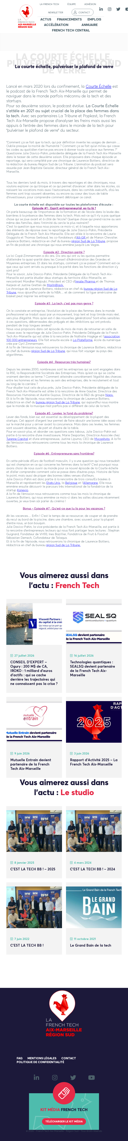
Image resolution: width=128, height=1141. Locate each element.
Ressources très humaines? (73, 362)
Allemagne (90, 483)
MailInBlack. (55, 285)
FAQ (19, 1058)
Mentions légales (42, 1058)
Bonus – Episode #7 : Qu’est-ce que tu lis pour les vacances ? (64, 508)
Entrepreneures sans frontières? (72, 453)
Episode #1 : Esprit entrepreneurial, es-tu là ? (64, 208)
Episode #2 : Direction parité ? (64, 252)
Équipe (72, 4)
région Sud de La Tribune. (63, 545)
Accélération (56, 25)
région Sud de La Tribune (88, 241)
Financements (69, 19)
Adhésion (90, 4)
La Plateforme (82, 340)
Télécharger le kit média (64, 1121)
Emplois (94, 19)
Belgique (71, 483)
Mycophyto (102, 439)
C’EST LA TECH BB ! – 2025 (32, 869)
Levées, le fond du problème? (72, 413)
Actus (45, 19)
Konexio (22, 490)
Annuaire (90, 25)
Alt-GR (80, 237)
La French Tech (49, 4)
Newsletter (55, 12)
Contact (84, 12)
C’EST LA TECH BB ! (27, 945)
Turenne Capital (17, 439)
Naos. (109, 395)
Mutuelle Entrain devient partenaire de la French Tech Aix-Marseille (30, 765)
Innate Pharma (85, 281)
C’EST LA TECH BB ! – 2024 (92, 869)
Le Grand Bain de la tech (90, 945)
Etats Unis (53, 483)
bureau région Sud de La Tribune (58, 402)
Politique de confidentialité (40, 1062)
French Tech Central (71, 30)
